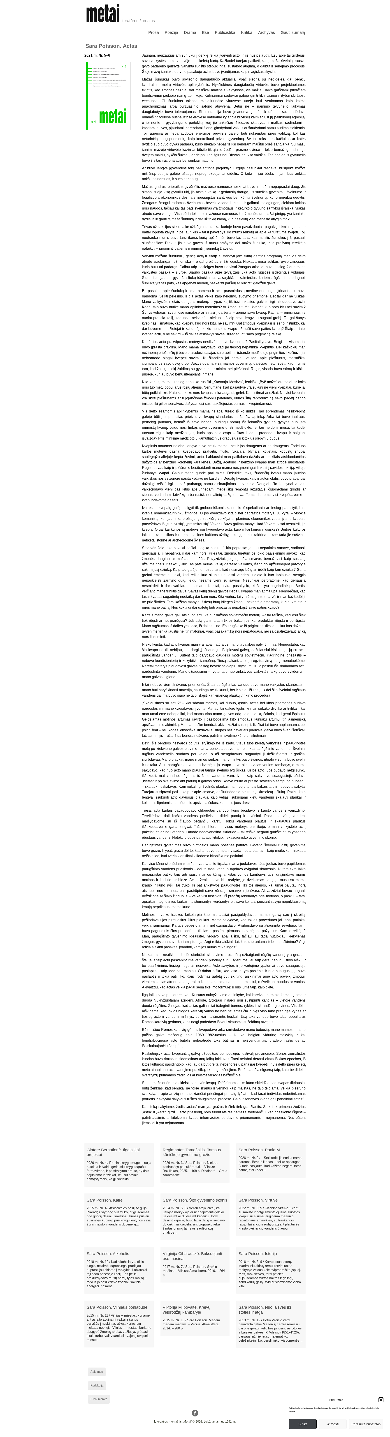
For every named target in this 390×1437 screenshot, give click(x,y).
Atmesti (333, 1424)
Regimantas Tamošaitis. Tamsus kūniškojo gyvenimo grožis (192, 1152)
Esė (205, 32)
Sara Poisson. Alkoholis (108, 1253)
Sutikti (302, 1424)
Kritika (246, 32)
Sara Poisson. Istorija (258, 1253)
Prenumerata (99, 1399)
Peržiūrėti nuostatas (366, 1424)
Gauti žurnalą (293, 32)
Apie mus (97, 1371)
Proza (153, 32)
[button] (381, 1400)
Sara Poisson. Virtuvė (258, 1200)
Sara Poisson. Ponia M (259, 1150)
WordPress (177, 1433)
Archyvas (266, 32)
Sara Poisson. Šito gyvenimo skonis (195, 1200)
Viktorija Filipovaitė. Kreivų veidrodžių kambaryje (186, 1310)
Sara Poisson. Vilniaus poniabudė (117, 1307)
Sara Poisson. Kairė (105, 1200)
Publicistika (225, 32)
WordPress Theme (198, 1433)
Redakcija (97, 1385)
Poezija (171, 32)
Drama (190, 32)
